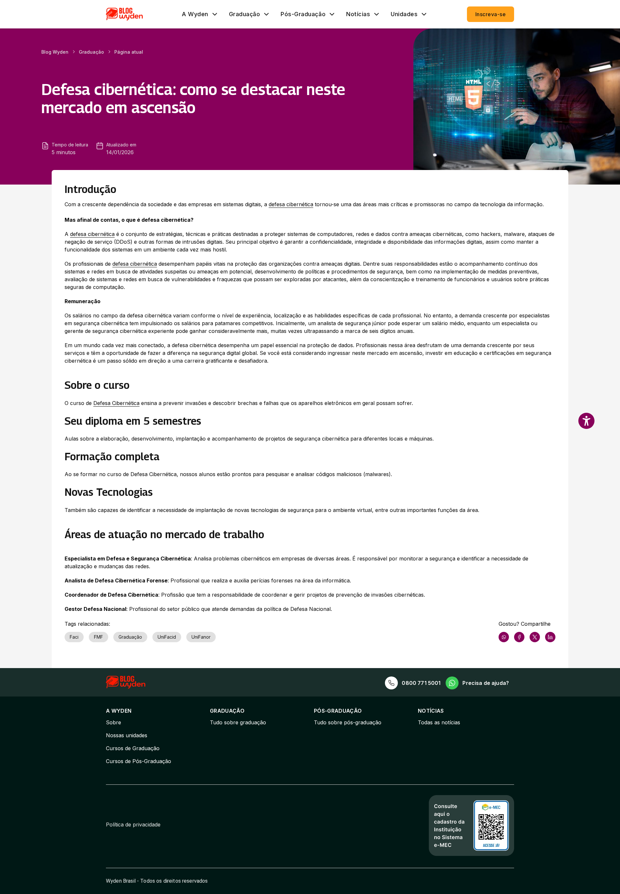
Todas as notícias (439, 722)
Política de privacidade (133, 824)
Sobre (113, 722)
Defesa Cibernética (116, 403)
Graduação (244, 14)
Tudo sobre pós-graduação (347, 722)
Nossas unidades (126, 735)
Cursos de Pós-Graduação (138, 761)
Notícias (358, 14)
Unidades (404, 14)
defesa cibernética (291, 204)
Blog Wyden (54, 52)
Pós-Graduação (303, 14)
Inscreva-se (490, 14)
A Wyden (195, 14)
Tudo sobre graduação (238, 722)
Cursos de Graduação (133, 748)
